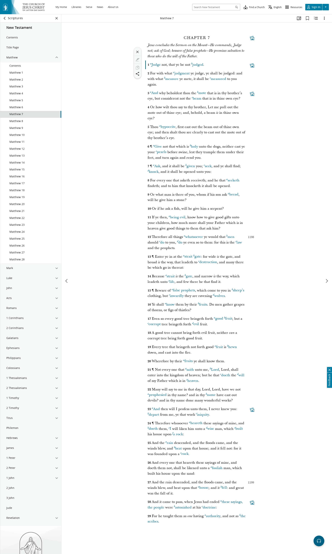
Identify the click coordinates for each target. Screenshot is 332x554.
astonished (183, 507)
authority (213, 516)
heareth (196, 423)
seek (208, 166)
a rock (178, 434)
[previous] (67, 281)
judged (197, 64)
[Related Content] (316, 18)
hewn (232, 347)
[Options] (324, 18)
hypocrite (168, 127)
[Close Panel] (57, 18)
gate (197, 256)
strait (188, 256)
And (154, 93)
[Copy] (137, 68)
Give (158, 146)
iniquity (203, 414)
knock (154, 171)
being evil (177, 217)
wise (210, 428)
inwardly (177, 295)
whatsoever (194, 236)
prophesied (158, 395)
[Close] (137, 52)
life (171, 281)
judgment (182, 73)
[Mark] (137, 60)
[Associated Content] (252, 38)
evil (196, 324)
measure (171, 78)
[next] (326, 281)
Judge (156, 64)
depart (154, 414)
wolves (219, 295)
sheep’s (238, 290)
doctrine (209, 507)
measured (218, 78)
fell (224, 487)
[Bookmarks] (307, 18)
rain (170, 442)
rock (184, 454)
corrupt (155, 324)
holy (194, 146)
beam (197, 98)
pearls (161, 152)
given (191, 166)
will (241, 375)
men (230, 236)
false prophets (184, 290)
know (170, 304)
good (219, 318)
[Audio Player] (319, 541)
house (203, 487)
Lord (215, 369)
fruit (228, 318)
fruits (203, 304)
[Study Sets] (299, 18)
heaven (192, 380)
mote (202, 93)
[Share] (137, 74)
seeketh (233, 180)
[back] (5, 18)
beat (178, 448)
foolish (217, 468)
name (211, 395)
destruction (208, 262)
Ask (157, 166)
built (239, 428)
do (162, 242)
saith (190, 369)
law (239, 242)
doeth (225, 375)
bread (233, 194)
